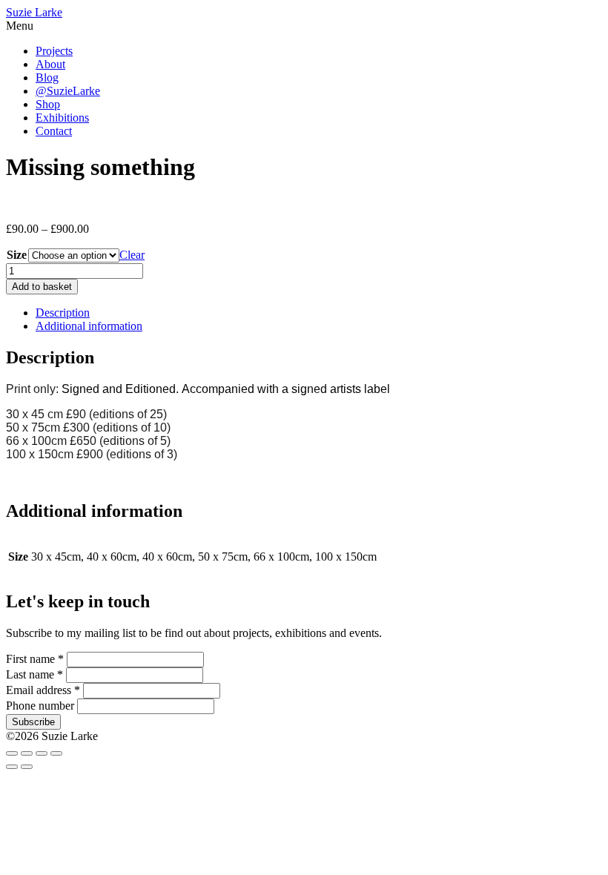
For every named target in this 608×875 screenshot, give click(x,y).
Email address (43, 690)
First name (35, 659)
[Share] (41, 753)
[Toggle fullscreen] (27, 753)
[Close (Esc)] (56, 753)
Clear (132, 254)
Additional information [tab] (89, 326)
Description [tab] (63, 312)
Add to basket (42, 286)
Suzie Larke (34, 12)
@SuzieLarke (68, 91)
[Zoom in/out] (12, 753)
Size (17, 254)
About (50, 64)
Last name (34, 674)
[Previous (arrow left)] (12, 767)
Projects (54, 50)
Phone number (41, 705)
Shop (48, 104)
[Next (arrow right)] (27, 767)
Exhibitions (62, 117)
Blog (47, 77)
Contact (54, 131)
